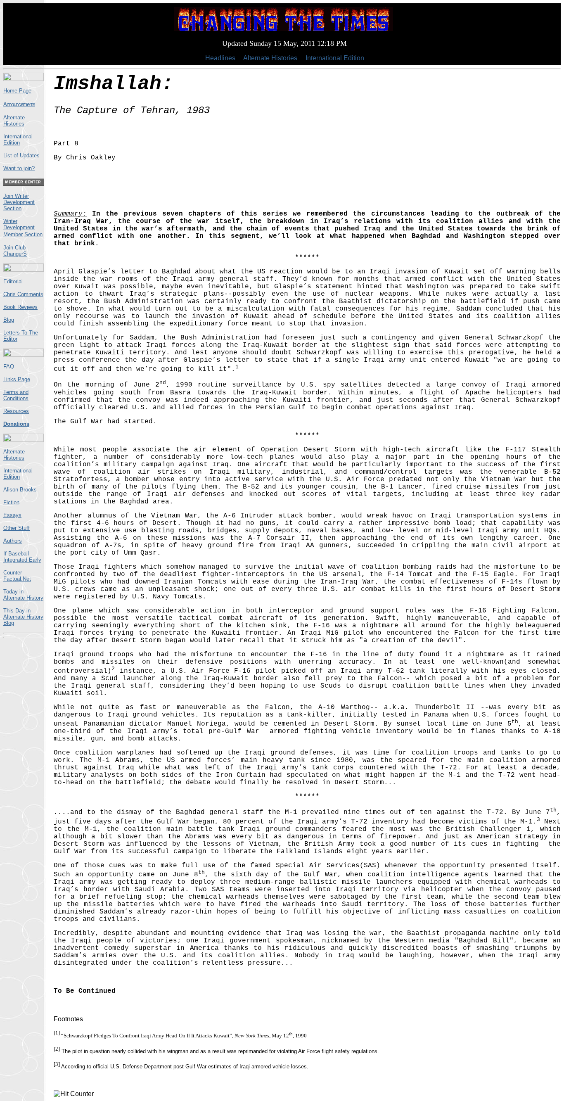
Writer (10, 221)
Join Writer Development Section (19, 202)
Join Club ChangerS (15, 250)
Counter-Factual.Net (17, 575)
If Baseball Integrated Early (22, 556)
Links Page (16, 379)
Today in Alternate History (23, 594)
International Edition (335, 58)
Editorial (13, 281)
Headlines (220, 58)
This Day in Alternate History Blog (23, 616)
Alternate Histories (270, 58)
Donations (16, 424)
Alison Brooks (20, 489)
